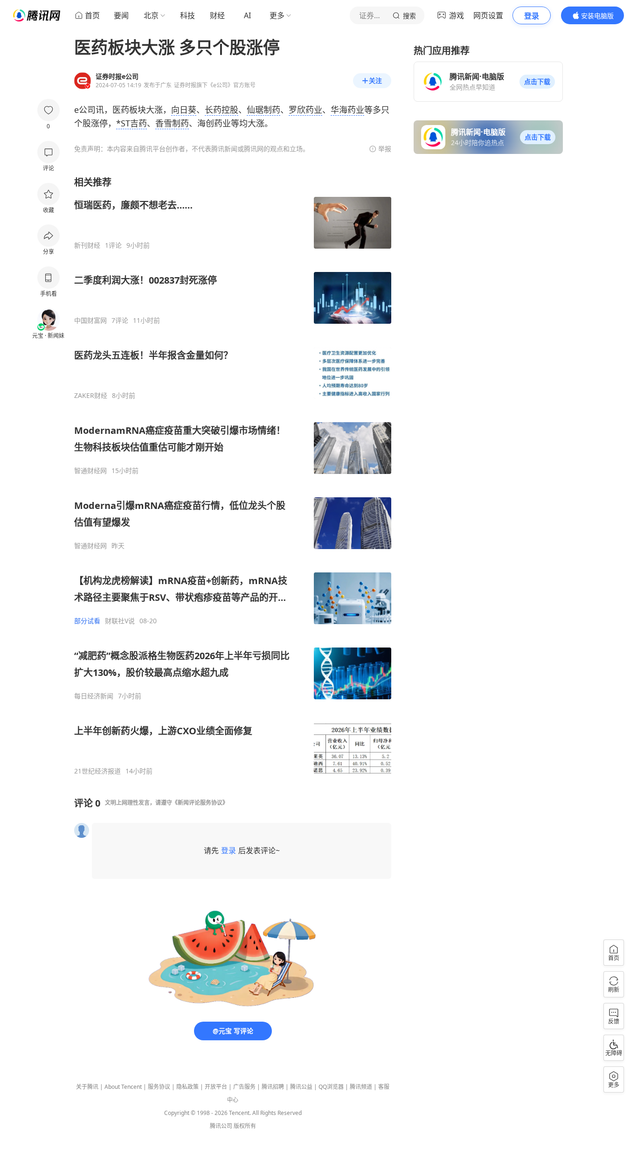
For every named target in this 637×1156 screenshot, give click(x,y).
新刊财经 (87, 245)
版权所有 (245, 1126)
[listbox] (232, 475)
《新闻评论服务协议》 (200, 803)
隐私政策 (187, 1087)
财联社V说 (120, 621)
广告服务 (244, 1087)
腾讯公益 (301, 1087)
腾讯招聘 (273, 1087)
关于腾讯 (87, 1087)
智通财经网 (90, 470)
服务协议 (159, 1087)
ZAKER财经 (90, 395)
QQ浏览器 (331, 1087)
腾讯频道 (361, 1087)
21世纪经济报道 (97, 771)
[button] (537, 82)
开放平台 (216, 1087)
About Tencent (123, 1087)
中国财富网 (90, 320)
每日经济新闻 (93, 696)
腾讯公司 (221, 1126)
